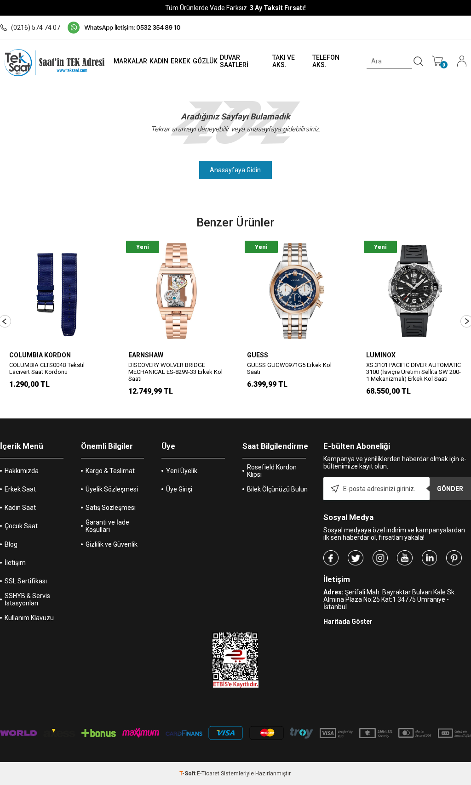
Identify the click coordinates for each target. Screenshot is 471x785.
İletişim (15, 562)
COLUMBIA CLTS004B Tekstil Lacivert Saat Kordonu (47, 368)
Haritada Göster (348, 621)
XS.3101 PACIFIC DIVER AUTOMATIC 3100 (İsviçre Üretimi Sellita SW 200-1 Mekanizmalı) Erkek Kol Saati (413, 371)
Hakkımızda (22, 470)
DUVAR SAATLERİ (234, 61)
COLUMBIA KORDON (40, 355)
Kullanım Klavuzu (29, 617)
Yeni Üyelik (181, 470)
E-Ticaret (208, 773)
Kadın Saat (20, 507)
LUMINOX (381, 355)
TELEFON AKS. (325, 61)
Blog (11, 544)
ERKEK (180, 61)
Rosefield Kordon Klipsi (272, 470)
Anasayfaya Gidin (235, 170)
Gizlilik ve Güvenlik (112, 544)
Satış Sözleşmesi (111, 507)
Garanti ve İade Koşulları (107, 526)
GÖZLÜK (205, 61)
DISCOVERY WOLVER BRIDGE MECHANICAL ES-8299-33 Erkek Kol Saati (175, 371)
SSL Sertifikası (26, 581)
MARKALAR (130, 61)
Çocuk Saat (21, 526)
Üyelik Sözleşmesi (112, 489)
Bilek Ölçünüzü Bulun (277, 489)
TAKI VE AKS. (283, 61)
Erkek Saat (20, 489)
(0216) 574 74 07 (35, 27)
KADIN (158, 61)
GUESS (257, 355)
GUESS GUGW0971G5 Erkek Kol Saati (289, 368)
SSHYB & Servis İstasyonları (27, 599)
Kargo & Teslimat (110, 470)
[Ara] (418, 61)
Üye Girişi (179, 489)
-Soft (188, 773)
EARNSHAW (145, 355)
